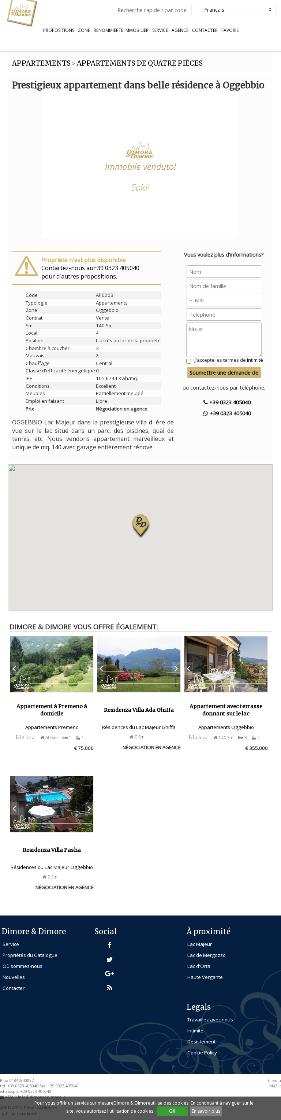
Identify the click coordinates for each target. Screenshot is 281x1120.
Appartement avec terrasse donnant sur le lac (226, 710)
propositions (58, 30)
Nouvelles (14, 977)
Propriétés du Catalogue (30, 955)
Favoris (230, 30)
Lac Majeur (199, 944)
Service (160, 30)
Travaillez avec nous (210, 1019)
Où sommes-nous (22, 966)
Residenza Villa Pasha (52, 850)
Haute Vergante (205, 977)
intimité (255, 360)
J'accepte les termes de (229, 360)
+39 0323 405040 (229, 402)
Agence (180, 30)
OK (172, 1111)
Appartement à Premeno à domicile (51, 710)
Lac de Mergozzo (206, 955)
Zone (84, 30)
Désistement (201, 1041)
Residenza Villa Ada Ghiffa (139, 710)
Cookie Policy (202, 1052)
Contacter (205, 30)
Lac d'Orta (198, 966)
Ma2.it (275, 1085)
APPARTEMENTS (41, 63)
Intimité (195, 1030)
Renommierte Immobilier (121, 30)
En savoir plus (206, 1111)
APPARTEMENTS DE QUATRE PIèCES (140, 63)
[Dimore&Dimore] (22, 12)
